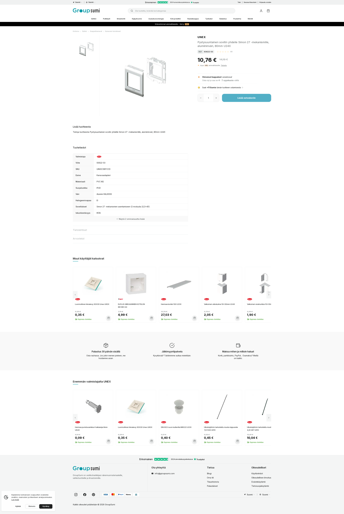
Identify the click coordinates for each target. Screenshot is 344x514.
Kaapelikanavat (96, 31)
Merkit (250, 19)
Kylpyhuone (137, 19)
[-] (201, 98)
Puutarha (237, 19)
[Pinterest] (93, 495)
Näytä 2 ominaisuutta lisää (132, 219)
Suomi (77, 2)
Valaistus (223, 19)
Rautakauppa (193, 19)
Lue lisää (15, 500)
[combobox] (181, 10)
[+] (216, 98)
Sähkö (93, 19)
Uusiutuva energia (156, 19)
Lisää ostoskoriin (246, 98)
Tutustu (224, 65)
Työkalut (208, 19)
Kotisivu (76, 31)
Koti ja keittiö (175, 19)
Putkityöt (106, 19)
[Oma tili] (261, 10)
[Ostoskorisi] (268, 10)
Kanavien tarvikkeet (113, 31)
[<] (75, 294)
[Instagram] (76, 495)
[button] (224, 52)
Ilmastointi (121, 19)
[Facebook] (85, 495)
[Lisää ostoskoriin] (108, 317)
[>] (268, 294)
